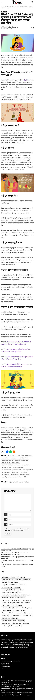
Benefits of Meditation (8, 577)
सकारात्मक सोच (17, 626)
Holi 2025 (22, 584)
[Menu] (2, 2)
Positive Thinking (18, 602)
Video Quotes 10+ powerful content (11, 661)
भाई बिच (14, 477)
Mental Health (26, 595)
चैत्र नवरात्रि (21, 620)
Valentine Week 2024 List (9, 620)
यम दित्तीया (25, 477)
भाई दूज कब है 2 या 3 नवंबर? (18, 467)
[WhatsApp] (10, 451)
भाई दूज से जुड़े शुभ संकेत (6, 477)
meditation (18, 595)
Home (2, 6)
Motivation (5, 597)
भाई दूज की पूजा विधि (14, 474)
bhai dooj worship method (21, 460)
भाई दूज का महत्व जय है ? (6, 469)
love (20, 592)
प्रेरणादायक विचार (6, 623)
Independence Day (7, 587)
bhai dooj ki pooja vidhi (7, 460)
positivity (27, 602)
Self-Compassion (27, 608)
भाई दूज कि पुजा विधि (15, 472)
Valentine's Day (27, 615)
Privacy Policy (5, 663)
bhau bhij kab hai (6, 462)
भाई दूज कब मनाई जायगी (6, 467)
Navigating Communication (17, 597)
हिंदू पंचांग (26, 80)
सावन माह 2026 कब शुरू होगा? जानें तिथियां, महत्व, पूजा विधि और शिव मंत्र (16, 692)
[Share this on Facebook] (7, 451)
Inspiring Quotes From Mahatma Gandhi (13, 590)
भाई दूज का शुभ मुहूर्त (6, 472)
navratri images (16, 600)
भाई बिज (19, 477)
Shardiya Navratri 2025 (19, 610)
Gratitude (4, 582)
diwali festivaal (15, 462)
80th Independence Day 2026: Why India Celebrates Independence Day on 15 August (15, 553)
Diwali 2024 (18, 579)
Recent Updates (6, 666)
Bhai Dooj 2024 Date (27, 455)
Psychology (19, 605)
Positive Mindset (6, 602)
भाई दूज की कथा (24, 472)
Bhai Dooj (4, 11)
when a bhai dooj (26, 465)
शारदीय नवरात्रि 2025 (7, 626)
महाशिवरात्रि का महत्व (16, 623)
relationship (16, 608)
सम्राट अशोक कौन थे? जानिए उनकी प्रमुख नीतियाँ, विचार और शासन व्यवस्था (17, 695)
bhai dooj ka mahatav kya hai (9, 457)
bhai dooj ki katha (22, 457)
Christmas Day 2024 (7, 579)
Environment (26, 579)
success (29, 613)
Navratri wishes (26, 600)
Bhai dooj (9, 455)
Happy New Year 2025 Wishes (10, 584)
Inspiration (17, 587)
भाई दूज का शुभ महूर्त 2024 (28, 469)
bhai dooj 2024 (16, 455)
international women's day (9, 592)
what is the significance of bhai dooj (11, 465)
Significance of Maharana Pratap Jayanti (13, 613)
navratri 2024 (6, 600)
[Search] (32, 2)
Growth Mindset (13, 582)
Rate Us (4, 668)
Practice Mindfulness (8, 605)
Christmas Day (21, 577)
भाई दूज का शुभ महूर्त (17, 469)
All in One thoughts (12, 27)
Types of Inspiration (15, 615)
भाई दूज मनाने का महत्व (24, 474)
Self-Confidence (6, 610)
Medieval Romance (7, 595)
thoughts (5, 615)
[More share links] (14, 451)
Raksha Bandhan (6, 608)
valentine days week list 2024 (10, 618)
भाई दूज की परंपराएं (5, 474)
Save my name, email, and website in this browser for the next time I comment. (16, 529)
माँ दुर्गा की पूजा (26, 623)
